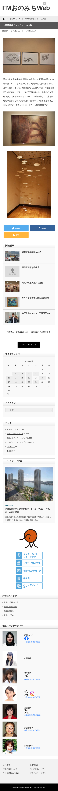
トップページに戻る (28, 344)
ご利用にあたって (37, 769)
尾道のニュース (18, 31)
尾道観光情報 (9, 611)
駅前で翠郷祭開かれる (31, 252)
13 (29, 378)
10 (9, 378)
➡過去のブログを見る (32, 642)
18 (16, 382)
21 (36, 382)
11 (15, 378)
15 (42, 378)
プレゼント (11, 446)
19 (22, 382)
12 (22, 378)
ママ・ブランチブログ (15, 434)
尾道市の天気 (9, 615)
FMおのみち (32, 31)
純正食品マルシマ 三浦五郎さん (36, 313)
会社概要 (6, 765)
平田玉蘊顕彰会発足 (30, 267)
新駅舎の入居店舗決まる (40, 332)
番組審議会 (34, 765)
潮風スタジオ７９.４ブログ (17, 438)
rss (44, 3)
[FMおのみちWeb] (26, 7)
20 (29, 382)
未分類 (9, 451)
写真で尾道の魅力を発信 (32, 283)
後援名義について (10, 769)
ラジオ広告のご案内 (11, 773)
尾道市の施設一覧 (10, 607)
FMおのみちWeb (27, 787)
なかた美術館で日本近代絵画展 (35, 298)
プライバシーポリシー (39, 773)
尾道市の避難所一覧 (11, 602)
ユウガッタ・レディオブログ (17, 442)
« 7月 (7, 394)
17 (9, 382)
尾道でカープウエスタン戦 (17, 332)
